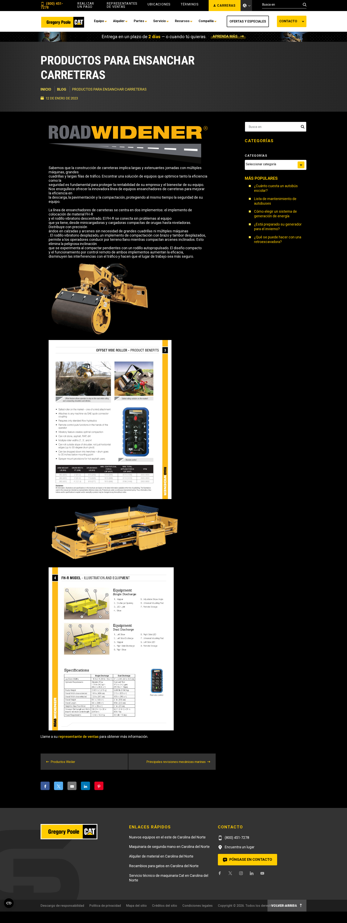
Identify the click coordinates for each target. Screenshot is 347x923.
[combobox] (275, 165)
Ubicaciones (159, 4)
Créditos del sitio (164, 906)
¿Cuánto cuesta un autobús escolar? (276, 188)
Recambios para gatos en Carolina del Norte (164, 866)
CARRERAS (226, 5)
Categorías (256, 155)
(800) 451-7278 (52, 5)
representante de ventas (78, 736)
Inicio (46, 89)
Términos (190, 4)
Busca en (259, 127)
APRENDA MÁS (225, 36)
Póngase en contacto (250, 859)
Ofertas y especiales (248, 21)
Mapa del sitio (136, 906)
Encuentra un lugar (239, 847)
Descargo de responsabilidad (62, 906)
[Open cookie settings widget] (9, 903)
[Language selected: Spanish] (246, 5)
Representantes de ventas (122, 5)
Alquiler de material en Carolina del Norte (161, 856)
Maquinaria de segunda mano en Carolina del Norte (169, 846)
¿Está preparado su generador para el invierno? (278, 226)
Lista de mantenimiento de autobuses (275, 201)
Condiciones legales (197, 906)
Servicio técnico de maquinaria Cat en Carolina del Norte (168, 877)
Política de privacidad (105, 906)
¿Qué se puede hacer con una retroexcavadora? (277, 239)
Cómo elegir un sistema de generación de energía (275, 213)
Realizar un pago (85, 5)
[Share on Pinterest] (98, 786)
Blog (61, 89)
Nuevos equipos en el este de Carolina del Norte (167, 837)
